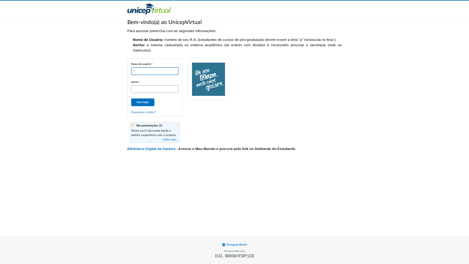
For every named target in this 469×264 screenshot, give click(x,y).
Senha (134, 82)
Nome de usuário (141, 64)
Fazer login (143, 102)
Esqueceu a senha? (143, 112)
